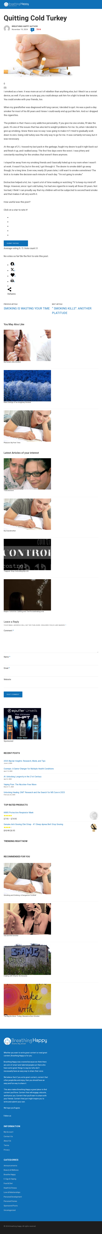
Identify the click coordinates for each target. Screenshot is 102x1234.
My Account (8, 1132)
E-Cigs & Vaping (10, 1179)
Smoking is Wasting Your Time (27, 308)
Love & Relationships (12, 1192)
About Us (7, 1141)
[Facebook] (14, 1116)
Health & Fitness (10, 1188)
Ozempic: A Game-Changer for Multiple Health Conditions (29, 769)
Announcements (10, 1166)
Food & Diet (8, 1183)
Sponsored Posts (11, 1206)
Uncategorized (10, 1210)
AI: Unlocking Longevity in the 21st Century (22, 776)
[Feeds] (16, 1116)
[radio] (52, 217)
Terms (6, 1145)
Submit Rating (13, 243)
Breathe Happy (10, 1175)
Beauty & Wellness (11, 1170)
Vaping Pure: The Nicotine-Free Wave (20, 784)
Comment (9, 630)
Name (7, 657)
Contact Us (8, 1136)
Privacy (7, 1150)
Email (7, 668)
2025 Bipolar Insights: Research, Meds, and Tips (24, 761)
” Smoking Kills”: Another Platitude (71, 311)
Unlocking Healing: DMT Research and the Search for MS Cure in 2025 (34, 792)
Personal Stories (10, 1201)
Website (7, 679)
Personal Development (13, 1197)
